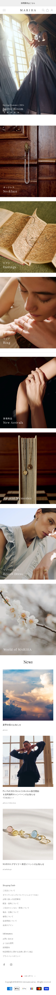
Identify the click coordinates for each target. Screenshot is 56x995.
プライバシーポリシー (11, 956)
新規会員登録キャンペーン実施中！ (28, 3)
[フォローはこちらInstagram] (11, 964)
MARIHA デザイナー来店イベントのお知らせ (23, 864)
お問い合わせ (8, 939)
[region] (28, 64)
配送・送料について (11, 903)
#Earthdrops (7, 869)
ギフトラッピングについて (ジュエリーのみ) (20, 895)
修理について (8, 916)
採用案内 (6, 947)
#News (5, 730)
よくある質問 (8, 943)
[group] (28, 64)
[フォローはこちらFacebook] (4, 964)
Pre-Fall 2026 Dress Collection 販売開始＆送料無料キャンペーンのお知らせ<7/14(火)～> (21, 794)
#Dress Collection (9, 803)
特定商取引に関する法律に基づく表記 (18, 952)
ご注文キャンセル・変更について (16, 908)
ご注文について (9, 891)
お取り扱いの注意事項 (11, 899)
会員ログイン (8, 925)
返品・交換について (11, 912)
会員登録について (10, 921)
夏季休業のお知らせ (12, 725)
